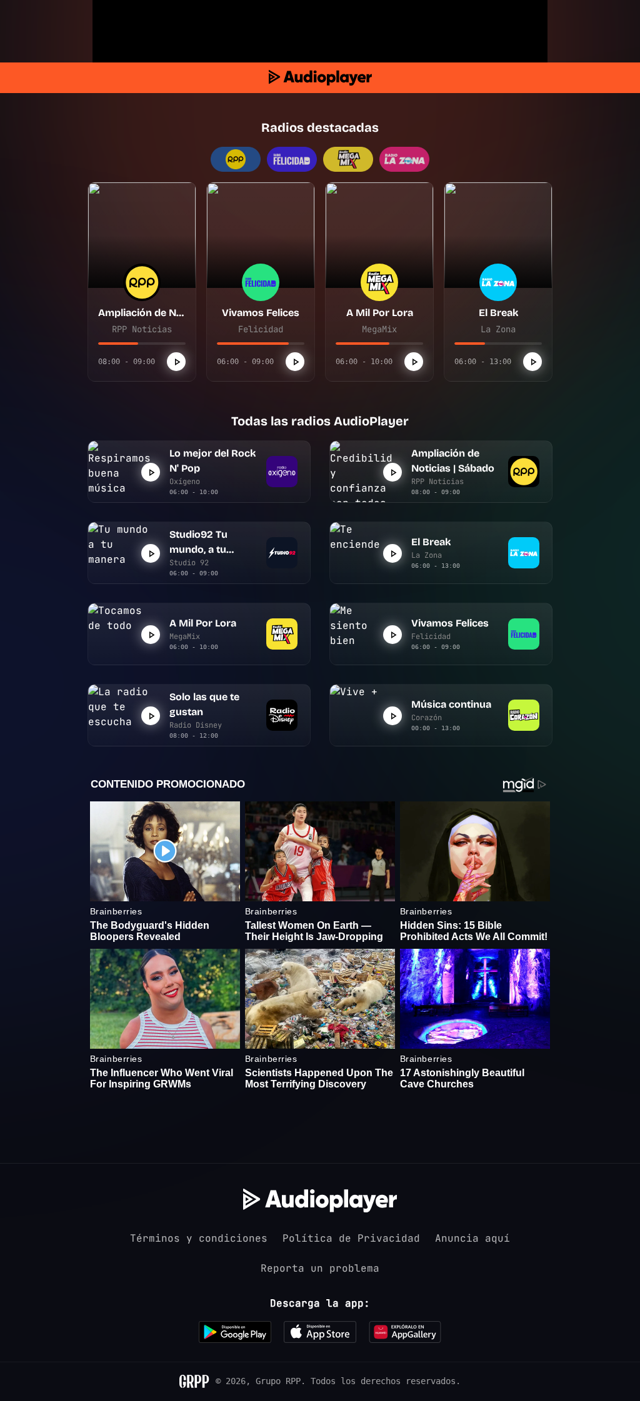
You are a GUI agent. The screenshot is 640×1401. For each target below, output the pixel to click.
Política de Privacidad (351, 1238)
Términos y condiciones (199, 1238)
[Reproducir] (176, 361)
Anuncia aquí (472, 1238)
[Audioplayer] (320, 78)
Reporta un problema (320, 1268)
